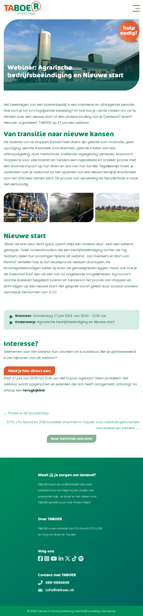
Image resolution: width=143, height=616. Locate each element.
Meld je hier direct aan (29, 370)
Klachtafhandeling (87, 611)
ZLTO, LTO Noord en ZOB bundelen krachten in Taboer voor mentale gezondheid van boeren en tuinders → (73, 425)
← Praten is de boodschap (26, 413)
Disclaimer (109, 611)
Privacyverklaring (62, 611)
